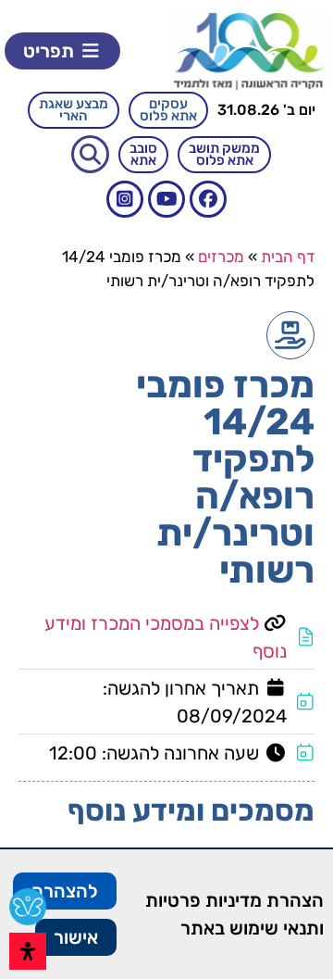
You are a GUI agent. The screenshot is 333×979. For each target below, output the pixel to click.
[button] (62, 50)
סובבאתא (143, 154)
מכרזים (221, 256)
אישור (76, 937)
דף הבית (287, 256)
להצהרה (64, 891)
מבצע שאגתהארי (73, 109)
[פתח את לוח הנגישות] (27, 951)
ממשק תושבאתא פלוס (224, 154)
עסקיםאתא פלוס (168, 109)
